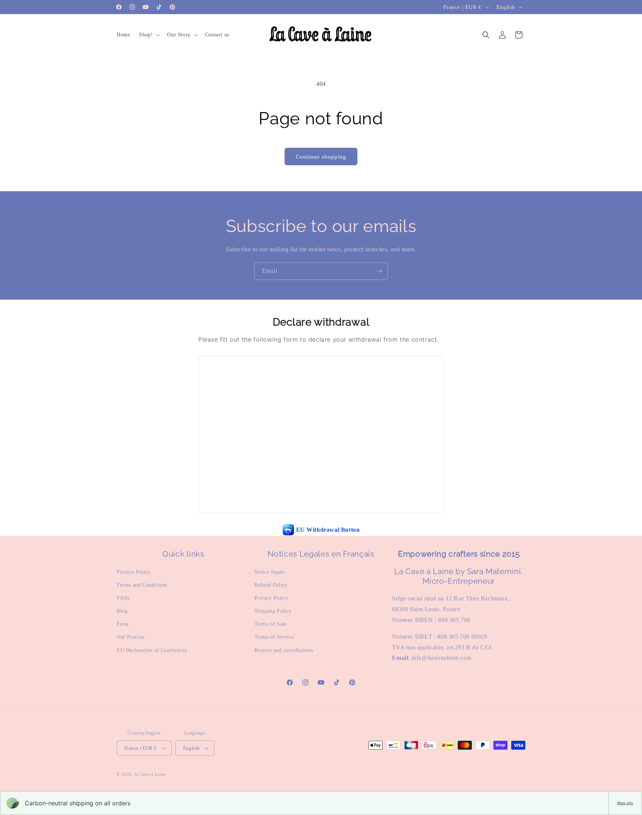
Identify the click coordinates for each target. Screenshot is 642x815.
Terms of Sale (270, 624)
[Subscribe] (379, 271)
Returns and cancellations (283, 650)
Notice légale (269, 572)
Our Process (131, 637)
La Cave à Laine (150, 774)
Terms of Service (274, 637)
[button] (148, 35)
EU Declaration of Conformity (152, 650)
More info (625, 803)
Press (123, 624)
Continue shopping (321, 157)
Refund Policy (271, 585)
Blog (122, 611)
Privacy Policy (133, 572)
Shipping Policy (273, 611)
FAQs (123, 598)
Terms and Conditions (142, 585)
